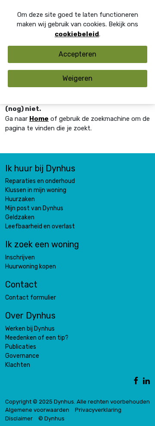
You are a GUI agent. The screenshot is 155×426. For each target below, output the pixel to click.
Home (39, 119)
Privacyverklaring (98, 410)
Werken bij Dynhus (30, 328)
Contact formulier (30, 297)
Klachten (17, 365)
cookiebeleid (77, 34)
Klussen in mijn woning (35, 190)
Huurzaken (20, 199)
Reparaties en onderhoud (40, 181)
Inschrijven (20, 257)
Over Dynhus (30, 315)
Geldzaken (19, 217)
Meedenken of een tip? (36, 337)
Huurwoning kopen (30, 266)
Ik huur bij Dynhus (40, 168)
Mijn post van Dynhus (34, 208)
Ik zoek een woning (42, 244)
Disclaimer (19, 418)
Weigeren (77, 78)
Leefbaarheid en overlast (40, 226)
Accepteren (77, 54)
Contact (21, 284)
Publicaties (20, 346)
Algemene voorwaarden (37, 410)
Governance (22, 356)
